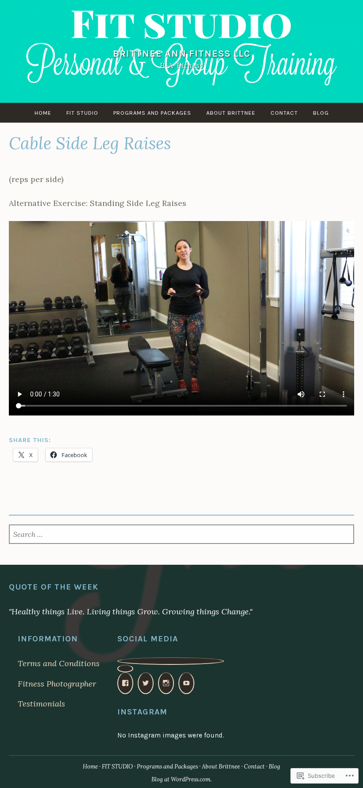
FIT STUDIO (82, 112)
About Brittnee (230, 112)
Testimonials (41, 704)
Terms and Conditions (59, 663)
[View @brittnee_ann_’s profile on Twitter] (146, 683)
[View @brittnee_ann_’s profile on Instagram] (166, 683)
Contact (284, 112)
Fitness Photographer (57, 684)
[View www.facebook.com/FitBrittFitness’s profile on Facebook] (125, 683)
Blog (321, 112)
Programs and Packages (152, 112)
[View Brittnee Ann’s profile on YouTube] (186, 683)
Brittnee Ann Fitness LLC (182, 53)
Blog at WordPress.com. (181, 779)
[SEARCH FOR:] (181, 535)
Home (43, 112)
